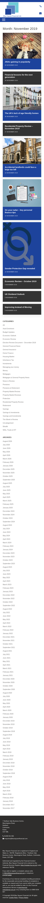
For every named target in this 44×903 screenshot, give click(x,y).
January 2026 (8, 466)
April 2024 (6, 539)
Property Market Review (11, 391)
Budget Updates (9, 332)
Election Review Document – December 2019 (19, 342)
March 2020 (7, 710)
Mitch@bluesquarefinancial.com (14, 873)
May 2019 (6, 745)
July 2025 (6, 487)
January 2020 (8, 717)
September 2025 (9, 480)
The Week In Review (10, 419)
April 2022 (6, 623)
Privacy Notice (23, 897)
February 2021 (8, 672)
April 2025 (6, 497)
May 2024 (6, 535)
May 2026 (6, 452)
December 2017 (8, 805)
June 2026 (6, 448)
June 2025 (6, 490)
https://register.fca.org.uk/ (29, 865)
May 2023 (6, 577)
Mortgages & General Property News (16, 377)
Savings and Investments (12, 416)
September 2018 (9, 773)
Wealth (5, 426)
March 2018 (7, 794)
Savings (6, 409)
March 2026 (7, 459)
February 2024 (8, 546)
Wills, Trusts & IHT (9, 430)
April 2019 (6, 749)
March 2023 (7, 584)
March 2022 (7, 626)
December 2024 (8, 511)
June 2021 (6, 658)
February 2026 (8, 462)
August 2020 (7, 693)
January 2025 (8, 508)
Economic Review (9, 339)
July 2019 (6, 738)
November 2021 (8, 640)
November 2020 (8, 682)
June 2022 (6, 616)
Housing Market (8, 356)
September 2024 (9, 522)
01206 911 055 (9, 836)
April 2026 (6, 455)
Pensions (6, 384)
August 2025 (7, 483)
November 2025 (8, 473)
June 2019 (6, 742)
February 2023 (8, 588)
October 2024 (8, 518)
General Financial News (11, 346)
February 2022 (8, 630)
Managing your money (11, 367)
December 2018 (8, 763)
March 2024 (7, 542)
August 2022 (7, 609)
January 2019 (8, 759)
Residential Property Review (13, 402)
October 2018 (8, 770)
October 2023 (8, 560)
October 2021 (8, 644)
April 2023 (6, 581)
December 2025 (8, 469)
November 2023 (8, 556)
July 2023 (6, 570)
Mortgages (6, 374)
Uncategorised (8, 423)
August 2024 (7, 525)
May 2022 (6, 619)
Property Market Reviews (12, 395)
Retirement (7, 405)
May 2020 (6, 703)
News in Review (9, 381)
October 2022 (8, 602)
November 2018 (8, 766)
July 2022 (6, 612)
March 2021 (7, 668)
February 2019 (8, 756)
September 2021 (9, 647)
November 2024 (8, 515)
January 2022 (8, 633)
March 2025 (7, 501)
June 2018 (6, 784)
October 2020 (8, 686)
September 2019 (9, 731)
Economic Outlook (9, 335)
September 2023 (9, 563)
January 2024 (8, 549)
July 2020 (6, 696)
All (4, 325)
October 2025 (8, 476)
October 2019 (8, 728)
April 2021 (6, 665)
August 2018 (7, 777)
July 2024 (6, 529)
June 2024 (6, 532)
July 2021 (6, 654)
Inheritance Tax (8, 360)
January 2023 (8, 591)
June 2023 (6, 574)
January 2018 (8, 801)
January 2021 (8, 675)
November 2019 (8, 724)
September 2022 (9, 605)
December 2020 (8, 679)
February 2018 (8, 798)
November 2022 (8, 598)
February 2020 (8, 714)
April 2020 (6, 707)
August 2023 (7, 567)
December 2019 (8, 721)
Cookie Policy (13, 897)
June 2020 (6, 700)
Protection (6, 398)
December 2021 (8, 637)
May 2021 (6, 661)
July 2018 (6, 780)
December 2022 (8, 595)
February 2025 (8, 504)
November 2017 (8, 808)
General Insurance (9, 349)
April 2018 (6, 791)
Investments (7, 363)
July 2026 (6, 445)
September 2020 (9, 689)
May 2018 (6, 787)
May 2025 (6, 494)
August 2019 (7, 735)
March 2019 (7, 752)
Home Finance (8, 353)
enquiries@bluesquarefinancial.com (16, 838)
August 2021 (7, 651)
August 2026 (7, 441)
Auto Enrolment (8, 329)
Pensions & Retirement (11, 388)
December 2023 (8, 553)
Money (5, 370)
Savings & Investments (11, 412)
